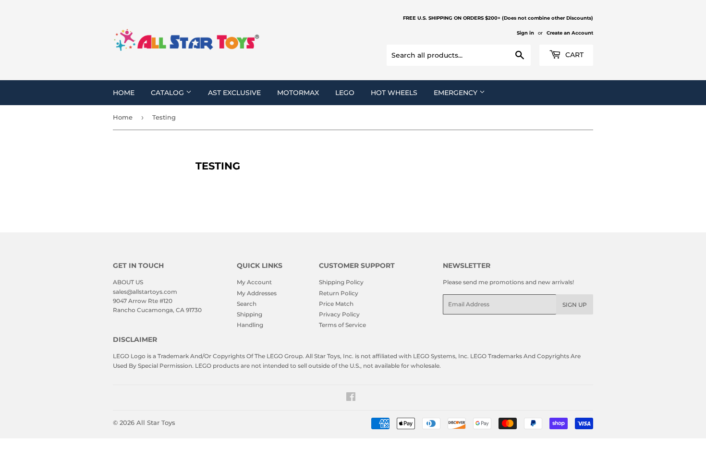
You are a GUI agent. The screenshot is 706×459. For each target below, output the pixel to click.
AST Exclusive (234, 92)
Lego (344, 92)
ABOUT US (128, 282)
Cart (573, 54)
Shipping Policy (341, 282)
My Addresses (257, 293)
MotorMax (298, 92)
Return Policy (338, 293)
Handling (250, 324)
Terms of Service (342, 324)
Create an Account (570, 33)
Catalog (168, 92)
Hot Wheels (394, 92)
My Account (254, 282)
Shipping (249, 314)
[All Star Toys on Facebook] (351, 398)
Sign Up (574, 304)
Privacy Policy (339, 314)
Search (246, 303)
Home (123, 92)
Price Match (336, 303)
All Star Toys (155, 422)
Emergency (456, 92)
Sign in (525, 33)
